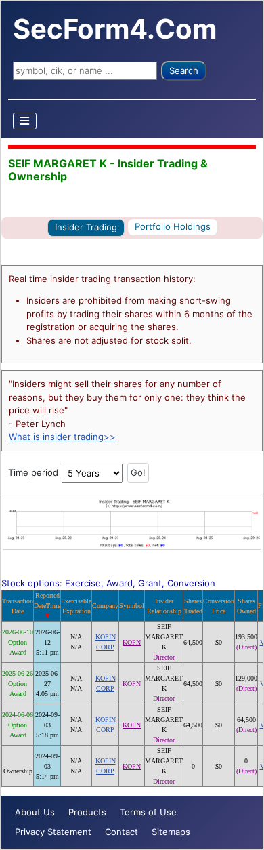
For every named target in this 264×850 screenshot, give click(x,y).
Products (87, 812)
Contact (121, 831)
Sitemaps (171, 831)
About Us (35, 812)
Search (183, 70)
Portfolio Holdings (173, 226)
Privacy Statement (53, 831)
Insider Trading (86, 227)
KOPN (132, 642)
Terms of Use (148, 812)
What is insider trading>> (62, 436)
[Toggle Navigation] (25, 121)
